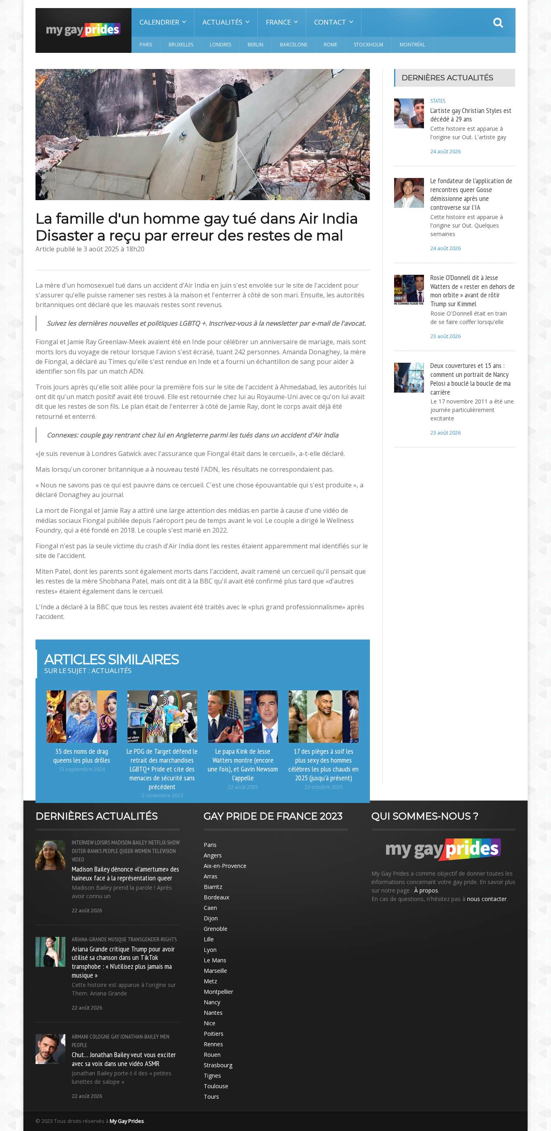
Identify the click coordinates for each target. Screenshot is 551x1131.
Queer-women (135, 851)
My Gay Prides (127, 1121)
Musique (117, 939)
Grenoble (215, 928)
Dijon (211, 918)
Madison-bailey (129, 842)
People (110, 851)
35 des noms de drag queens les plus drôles (81, 755)
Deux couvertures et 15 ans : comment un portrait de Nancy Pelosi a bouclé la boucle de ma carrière (470, 378)
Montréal (412, 44)
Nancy (212, 1002)
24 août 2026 (445, 151)
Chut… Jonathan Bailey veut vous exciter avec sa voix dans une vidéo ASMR (124, 1058)
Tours (211, 1096)
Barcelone (293, 44)
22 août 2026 (87, 910)
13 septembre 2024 (81, 769)
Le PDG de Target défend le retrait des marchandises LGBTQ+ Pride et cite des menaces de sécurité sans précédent (162, 768)
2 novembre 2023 (162, 795)
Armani (80, 1036)
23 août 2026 (445, 336)
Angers (213, 855)
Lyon (210, 949)
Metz (210, 981)
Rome (330, 44)
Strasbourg (218, 1065)
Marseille (215, 970)
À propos (426, 890)
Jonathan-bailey (140, 1036)
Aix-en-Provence (225, 866)
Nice (209, 1023)
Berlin (255, 44)
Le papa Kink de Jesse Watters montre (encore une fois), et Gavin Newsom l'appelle (243, 764)
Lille (209, 939)
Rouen (212, 1054)
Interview (83, 842)
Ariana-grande (89, 939)
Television (164, 851)
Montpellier (218, 991)
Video (78, 859)
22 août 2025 (243, 787)
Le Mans (215, 960)
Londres (220, 44)
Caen (210, 907)
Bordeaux (216, 897)
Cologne (100, 1036)
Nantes (213, 1012)
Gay (115, 1036)
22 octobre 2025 (324, 787)
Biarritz (213, 887)
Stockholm (368, 44)
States (437, 101)
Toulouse (216, 1086)
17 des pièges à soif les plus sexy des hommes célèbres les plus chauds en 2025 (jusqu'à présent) (323, 764)
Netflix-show (163, 842)
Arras (210, 876)
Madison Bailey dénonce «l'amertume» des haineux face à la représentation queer (125, 873)
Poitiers (213, 1033)
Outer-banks (87, 851)
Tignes (212, 1075)
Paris (146, 44)
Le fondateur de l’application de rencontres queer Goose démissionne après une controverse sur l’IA (471, 194)
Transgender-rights (152, 939)
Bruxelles (181, 44)
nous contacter (487, 899)
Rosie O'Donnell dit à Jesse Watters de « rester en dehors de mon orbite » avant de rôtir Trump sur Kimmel (472, 290)
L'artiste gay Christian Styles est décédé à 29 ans (470, 114)
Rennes (213, 1044)
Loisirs (102, 842)
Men (164, 1036)
